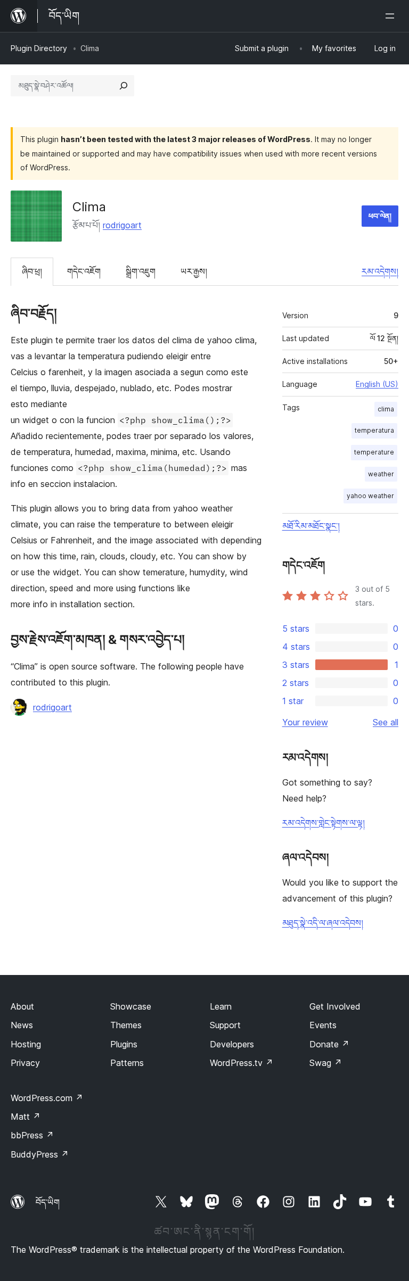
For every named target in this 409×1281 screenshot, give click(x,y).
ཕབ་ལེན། (380, 215)
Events (323, 1025)
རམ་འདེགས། (380, 271)
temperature (374, 452)
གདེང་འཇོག (84, 271)
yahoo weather (370, 496)
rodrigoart (122, 225)
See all (385, 722)
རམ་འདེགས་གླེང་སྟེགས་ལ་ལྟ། (323, 822)
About (22, 1006)
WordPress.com (47, 1098)
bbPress (32, 1135)
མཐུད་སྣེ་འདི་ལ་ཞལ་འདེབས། (322, 923)
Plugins (123, 1044)
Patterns (127, 1062)
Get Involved (335, 1006)
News (22, 1025)
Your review (305, 722)
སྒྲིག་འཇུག (141, 271)
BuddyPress (40, 1154)
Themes (126, 1025)
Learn (221, 1006)
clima (386, 409)
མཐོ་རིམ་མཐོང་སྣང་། (311, 525)
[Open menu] (392, 16)
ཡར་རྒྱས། (194, 271)
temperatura (374, 430)
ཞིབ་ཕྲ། (32, 271)
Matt (25, 1116)
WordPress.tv (241, 1062)
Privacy (25, 1062)
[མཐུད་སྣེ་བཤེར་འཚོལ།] (123, 85)
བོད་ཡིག (48, 1202)
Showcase (130, 1006)
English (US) (377, 384)
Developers (232, 1044)
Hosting (26, 1044)
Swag (325, 1062)
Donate (329, 1044)
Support (225, 1025)
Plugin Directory (39, 48)
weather (381, 474)
